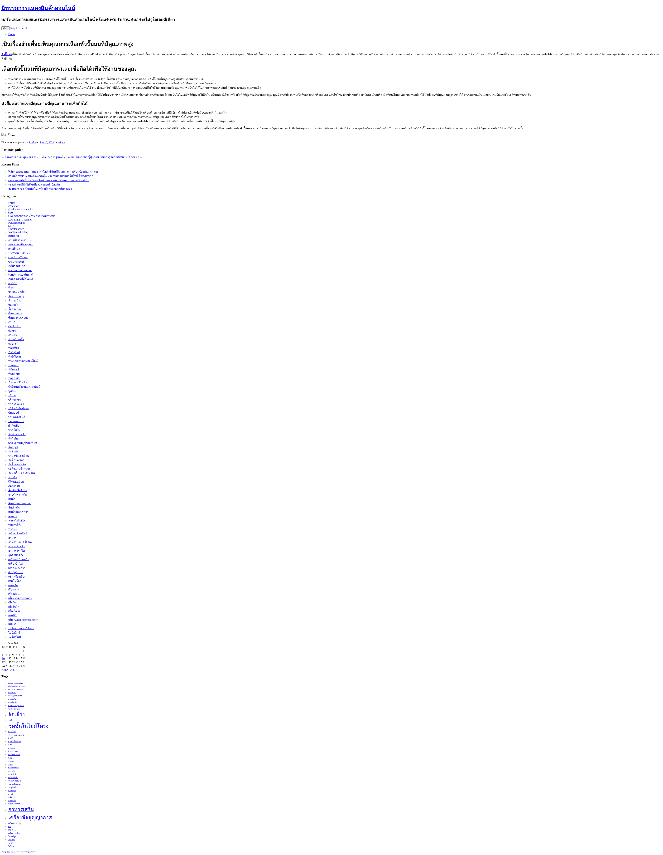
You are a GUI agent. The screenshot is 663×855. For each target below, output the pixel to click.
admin (61, 142)
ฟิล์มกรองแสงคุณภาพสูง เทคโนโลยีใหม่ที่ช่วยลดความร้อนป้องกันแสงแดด (53, 171)
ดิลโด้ (10, 738)
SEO (11, 225)
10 (3, 658)
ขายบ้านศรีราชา (18, 257)
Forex (11, 202)
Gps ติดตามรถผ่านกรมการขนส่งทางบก (32, 215)
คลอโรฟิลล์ (13, 699)
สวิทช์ (10, 794)
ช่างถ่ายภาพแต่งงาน (16, 735)
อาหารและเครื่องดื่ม (20, 542)
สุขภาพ (12, 516)
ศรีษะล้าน (12, 791)
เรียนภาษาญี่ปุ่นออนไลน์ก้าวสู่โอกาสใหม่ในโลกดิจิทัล (109, 157)
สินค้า (32, 142)
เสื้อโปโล (13, 606)
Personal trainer (16, 222)
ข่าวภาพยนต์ (16, 261)
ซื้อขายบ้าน (15, 313)
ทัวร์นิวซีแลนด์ (14, 755)
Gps (10, 212)
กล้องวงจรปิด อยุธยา (20, 244)
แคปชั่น (12, 615)
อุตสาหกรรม (16, 555)
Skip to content (18, 28)
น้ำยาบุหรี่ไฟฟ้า (17, 382)
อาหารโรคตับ (16, 546)
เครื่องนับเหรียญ (14, 823)
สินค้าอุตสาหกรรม (19, 503)
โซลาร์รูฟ (12, 836)
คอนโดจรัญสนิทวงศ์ (16, 706)
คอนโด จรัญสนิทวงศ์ (20, 274)
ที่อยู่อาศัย (14, 378)
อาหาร (12, 537)
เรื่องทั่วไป (14, 593)
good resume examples (20, 209)
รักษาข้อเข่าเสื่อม (18, 455)
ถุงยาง (12, 343)
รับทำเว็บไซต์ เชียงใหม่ (22, 473)
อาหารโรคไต (16, 550)
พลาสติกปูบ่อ (13, 768)
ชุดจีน (10, 720)
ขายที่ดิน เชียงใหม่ (19, 253)
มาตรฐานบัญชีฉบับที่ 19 (22, 442)
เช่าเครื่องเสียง (17, 576)
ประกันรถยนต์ (16, 417)
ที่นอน (10, 758)
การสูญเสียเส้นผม (15, 696)
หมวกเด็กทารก (14, 804)
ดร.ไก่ (11, 322)
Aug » (13, 669)
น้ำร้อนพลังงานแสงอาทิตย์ (24, 386)
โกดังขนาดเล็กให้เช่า (21, 628)
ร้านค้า (12, 477)
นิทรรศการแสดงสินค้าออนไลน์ (38, 8)
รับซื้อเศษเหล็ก (17, 464)
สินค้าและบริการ (18, 511)
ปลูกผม (11, 761)
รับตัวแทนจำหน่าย (19, 468)
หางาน (12, 529)
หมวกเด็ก (12, 801)
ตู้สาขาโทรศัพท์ (14, 741)
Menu (5, 28)
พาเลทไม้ (12, 774)
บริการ (12, 395)
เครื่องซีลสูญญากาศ (30, 817)
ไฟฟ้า (10, 843)
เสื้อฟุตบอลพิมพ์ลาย (20, 598)
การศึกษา (14, 248)
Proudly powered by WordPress (18, 852)
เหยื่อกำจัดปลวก (14, 833)
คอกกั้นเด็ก (12, 702)
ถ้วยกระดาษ (13, 751)
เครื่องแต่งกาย (16, 567)
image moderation (15, 683)
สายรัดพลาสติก (17, 494)
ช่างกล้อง (12, 732)
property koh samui (16, 689)
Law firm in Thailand (20, 219)
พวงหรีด (11, 771)
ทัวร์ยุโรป (14, 352)
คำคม (12, 287)
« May (4, 669)
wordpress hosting (18, 232)
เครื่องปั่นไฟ (15, 563)
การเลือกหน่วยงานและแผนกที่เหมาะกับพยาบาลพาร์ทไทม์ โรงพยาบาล (50, 175)
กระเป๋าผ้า (12, 692)
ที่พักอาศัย (14, 373)
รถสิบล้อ (13, 451)
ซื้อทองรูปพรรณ (18, 317)
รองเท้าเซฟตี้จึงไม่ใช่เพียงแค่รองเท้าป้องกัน (34, 184)
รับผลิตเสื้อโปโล (14, 781)
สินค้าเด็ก (14, 507)
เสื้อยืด (12, 602)
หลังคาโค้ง (15, 524)
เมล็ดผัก (13, 585)
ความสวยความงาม (20, 270)
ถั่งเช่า (12, 330)
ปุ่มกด (10, 764)
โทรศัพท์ (11, 840)
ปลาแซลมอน (16, 421)
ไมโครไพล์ (15, 637)
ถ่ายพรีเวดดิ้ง (16, 339)
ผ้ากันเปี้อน (14, 425)
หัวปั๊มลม (6, 54)
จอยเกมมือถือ (16, 291)
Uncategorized (16, 228)
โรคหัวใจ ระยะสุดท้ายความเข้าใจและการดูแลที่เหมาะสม (37, 157)
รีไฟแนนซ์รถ (16, 481)
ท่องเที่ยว (13, 347)
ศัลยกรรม (14, 486)
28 (17, 666)
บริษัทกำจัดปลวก (18, 408)
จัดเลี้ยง (16, 714)
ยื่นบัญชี (13, 447)
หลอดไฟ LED (16, 520)
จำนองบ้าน (15, 300)
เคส (9, 827)
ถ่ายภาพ (11, 748)
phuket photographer (16, 686)
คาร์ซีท (12, 283)
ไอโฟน (11, 846)
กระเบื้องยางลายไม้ (19, 240)
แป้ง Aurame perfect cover (22, 619)
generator (13, 205)
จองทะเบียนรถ (14, 709)
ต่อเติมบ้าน (14, 326)
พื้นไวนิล (13, 438)
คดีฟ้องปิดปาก (16, 266)
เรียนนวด (13, 589)
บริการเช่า (14, 399)
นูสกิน (12, 391)
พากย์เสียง (14, 429)
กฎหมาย (13, 235)
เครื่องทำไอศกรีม (18, 559)
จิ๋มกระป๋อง (14, 309)
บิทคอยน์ (13, 412)
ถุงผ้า (10, 745)
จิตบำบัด (13, 304)
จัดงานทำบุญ (16, 296)
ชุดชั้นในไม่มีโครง (28, 726)
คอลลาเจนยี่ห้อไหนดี (20, 278)
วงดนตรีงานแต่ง (14, 784)
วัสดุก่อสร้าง (13, 787)
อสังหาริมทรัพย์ (17, 533)
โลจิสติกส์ (14, 632)
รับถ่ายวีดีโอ (13, 778)
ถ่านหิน (12, 335)
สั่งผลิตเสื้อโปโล (17, 490)
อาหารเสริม (21, 809)
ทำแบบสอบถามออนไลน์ (23, 360)
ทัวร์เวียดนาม (16, 356)
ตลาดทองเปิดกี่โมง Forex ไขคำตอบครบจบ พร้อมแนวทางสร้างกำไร (48, 180)
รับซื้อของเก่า (16, 460)
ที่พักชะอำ (14, 369)
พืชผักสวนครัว (17, 434)
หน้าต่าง (11, 797)
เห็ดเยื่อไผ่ (14, 611)
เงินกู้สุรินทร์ (15, 572)
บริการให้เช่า (16, 404)
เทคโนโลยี (14, 580)
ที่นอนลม (13, 365)
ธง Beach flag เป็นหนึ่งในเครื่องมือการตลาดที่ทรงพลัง (40, 188)
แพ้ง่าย (12, 624)
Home (11, 34)
